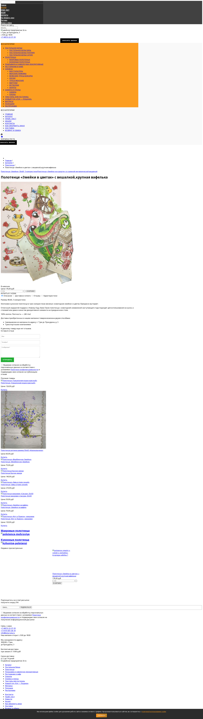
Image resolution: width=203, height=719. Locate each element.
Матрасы (9, 101)
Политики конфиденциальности (24, 369)
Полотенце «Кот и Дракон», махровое (17, 519)
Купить (4, 389)
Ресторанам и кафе (14, 66)
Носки (12, 78)
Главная (3, 5)
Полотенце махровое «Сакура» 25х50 (16, 496)
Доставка (4, 20)
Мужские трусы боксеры (21, 76)
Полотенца (10, 57)
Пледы (12, 94)
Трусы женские (16, 80)
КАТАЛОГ (4, 7)
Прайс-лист (10, 697)
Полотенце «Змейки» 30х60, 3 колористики (19, 171)
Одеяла (12, 92)
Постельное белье (13, 48)
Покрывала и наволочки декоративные (24, 64)
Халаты (12, 87)
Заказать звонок (69, 40)
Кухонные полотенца (19, 62)
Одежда (9, 69)
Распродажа (11, 106)
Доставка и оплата (23, 296)
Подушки (9, 104)
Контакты (9, 694)
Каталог (8, 665)
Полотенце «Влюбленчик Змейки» (15, 462)
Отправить (7, 360)
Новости (8, 699)
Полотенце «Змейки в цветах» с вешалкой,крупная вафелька (65, 575)
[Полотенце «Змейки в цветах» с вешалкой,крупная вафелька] (69, 561)
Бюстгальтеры (16, 71)
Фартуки (13, 83)
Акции (8, 701)
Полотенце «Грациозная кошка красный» (18, 383)
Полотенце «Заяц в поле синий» (14, 484)
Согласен (101, 715)
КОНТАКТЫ (4, 15)
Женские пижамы (17, 73)
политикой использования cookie (154, 712)
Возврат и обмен (6, 23)
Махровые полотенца (19, 59)
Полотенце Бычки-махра (11, 473)
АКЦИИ (3, 12)
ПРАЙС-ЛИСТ (5, 10)
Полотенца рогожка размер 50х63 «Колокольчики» (22, 450)
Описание (7, 296)
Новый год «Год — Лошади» (18, 99)
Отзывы (37, 296)
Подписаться (26, 607)
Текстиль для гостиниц (17, 97)
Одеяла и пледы (13, 90)
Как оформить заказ (7, 17)
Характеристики (50, 296)
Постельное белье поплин (22, 53)
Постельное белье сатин (21, 55)
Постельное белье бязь (20, 50)
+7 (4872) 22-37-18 (8, 37)
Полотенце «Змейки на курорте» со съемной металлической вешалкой (67, 171)
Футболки (14, 85)
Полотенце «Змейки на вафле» (14, 507)
